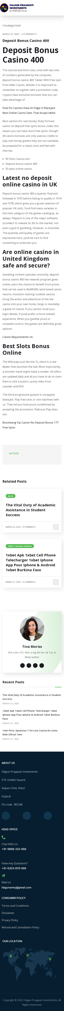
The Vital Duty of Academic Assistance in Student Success (31, 509)
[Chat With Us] (3, 837)
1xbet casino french (20, 546)
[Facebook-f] (6, 816)
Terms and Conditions (15, 906)
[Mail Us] (3, 875)
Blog (10, 496)
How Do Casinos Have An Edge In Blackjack (28, 108)
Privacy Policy (10, 920)
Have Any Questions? (15, 863)
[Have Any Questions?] (3, 856)
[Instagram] (27, 816)
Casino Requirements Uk (17, 337)
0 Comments (29, 34)
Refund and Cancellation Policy (20, 927)
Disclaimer (8, 913)
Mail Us (6, 882)
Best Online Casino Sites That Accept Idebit (28, 113)
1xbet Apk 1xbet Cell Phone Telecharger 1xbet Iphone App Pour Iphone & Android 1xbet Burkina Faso (31, 562)
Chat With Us (10, 844)
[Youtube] (48, 816)
